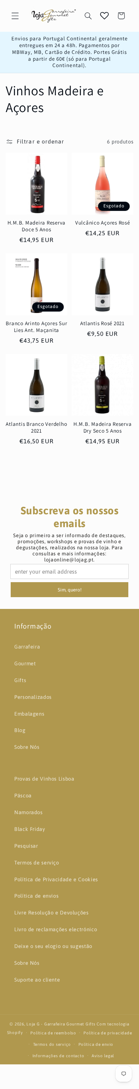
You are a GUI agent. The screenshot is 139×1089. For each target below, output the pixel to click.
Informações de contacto (58, 1055)
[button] (15, 15)
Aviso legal (103, 1055)
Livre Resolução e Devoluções (51, 912)
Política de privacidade (107, 1032)
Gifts (20, 680)
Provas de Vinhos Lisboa (44, 779)
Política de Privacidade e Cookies (56, 879)
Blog (20, 730)
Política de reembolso (53, 1032)
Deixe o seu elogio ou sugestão (53, 946)
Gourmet (25, 663)
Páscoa (23, 795)
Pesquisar (26, 846)
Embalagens (29, 714)
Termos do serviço (52, 1044)
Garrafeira (27, 647)
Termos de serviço (36, 862)
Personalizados (33, 697)
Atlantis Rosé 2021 (102, 323)
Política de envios (36, 896)
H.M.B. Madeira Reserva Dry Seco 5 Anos (102, 427)
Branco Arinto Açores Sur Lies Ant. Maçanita (36, 326)
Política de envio (96, 1044)
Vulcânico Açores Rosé (102, 223)
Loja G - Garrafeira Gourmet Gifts (60, 1024)
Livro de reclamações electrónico (55, 929)
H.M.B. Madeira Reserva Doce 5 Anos (36, 226)
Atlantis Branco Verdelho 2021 (36, 427)
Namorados (28, 812)
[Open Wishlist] (104, 15)
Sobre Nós (27, 747)
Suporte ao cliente (37, 980)
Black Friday (29, 829)
